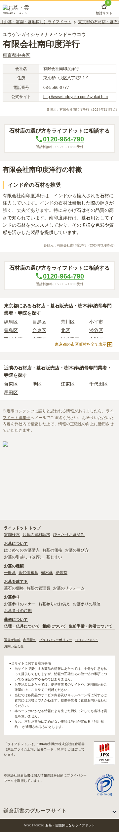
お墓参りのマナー (20, 604)
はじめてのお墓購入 (22, 550)
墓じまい (54, 557)
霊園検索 (12, 534)
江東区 (68, 384)
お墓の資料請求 (36, 534)
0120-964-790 (63, 139)
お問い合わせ (14, 646)
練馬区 (11, 321)
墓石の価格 (14, 588)
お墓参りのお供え (54, 604)
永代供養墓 (28, 572)
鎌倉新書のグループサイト (35, 810)
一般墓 (10, 572)
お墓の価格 (52, 550)
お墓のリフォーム (69, 588)
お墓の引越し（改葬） (24, 557)
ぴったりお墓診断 (69, 534)
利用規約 (29, 640)
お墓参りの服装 (86, 604)
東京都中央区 (16, 55)
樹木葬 (47, 572)
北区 (65, 330)
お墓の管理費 (38, 588)
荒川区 (68, 321)
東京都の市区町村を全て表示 (80, 344)
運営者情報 (12, 640)
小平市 (96, 321)
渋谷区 (96, 330)
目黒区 (39, 321)
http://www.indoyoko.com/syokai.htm (75, 97)
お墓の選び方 (77, 550)
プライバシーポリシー (55, 640)
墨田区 (11, 392)
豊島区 (11, 330)
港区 (37, 384)
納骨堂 (61, 572)
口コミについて (86, 640)
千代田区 (98, 384)
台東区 (39, 330)
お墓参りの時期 (18, 610)
